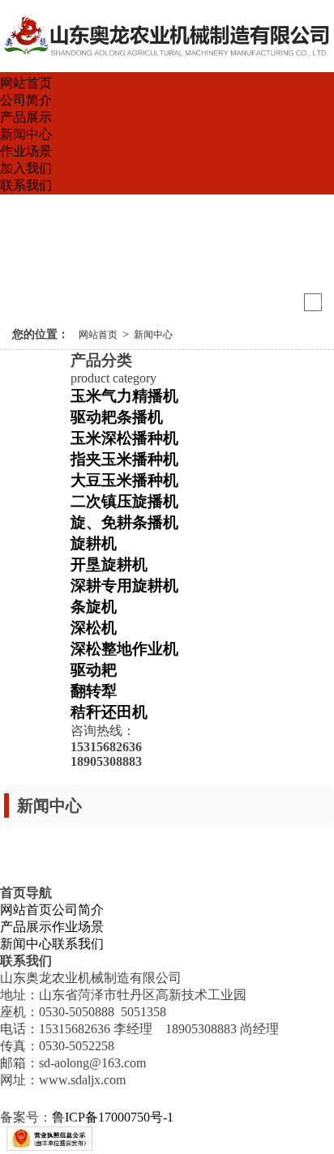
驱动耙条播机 (117, 416)
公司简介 (26, 100)
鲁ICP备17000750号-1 (112, 1117)
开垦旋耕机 (109, 564)
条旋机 (94, 606)
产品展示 (26, 117)
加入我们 (26, 168)
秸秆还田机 (109, 711)
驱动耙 (94, 669)
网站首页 (26, 83)
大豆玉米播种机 (124, 480)
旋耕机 (94, 543)
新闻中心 (26, 134)
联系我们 (26, 185)
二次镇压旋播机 (124, 501)
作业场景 (26, 151)
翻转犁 (94, 690)
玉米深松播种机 (124, 438)
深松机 (94, 627)
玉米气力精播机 (124, 395)
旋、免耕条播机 (124, 522)
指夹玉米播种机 (124, 459)
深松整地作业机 (124, 648)
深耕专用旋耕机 (124, 585)
